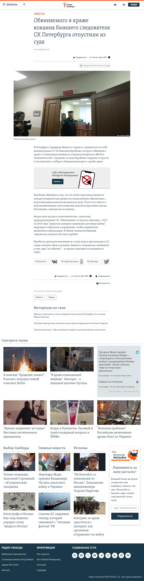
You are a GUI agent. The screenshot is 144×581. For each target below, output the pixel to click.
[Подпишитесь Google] (74, 555)
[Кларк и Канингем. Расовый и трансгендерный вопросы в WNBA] (72, 412)
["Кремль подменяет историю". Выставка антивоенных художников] (25, 412)
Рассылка (41, 565)
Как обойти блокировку (49, 560)
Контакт (6, 570)
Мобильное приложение (14, 554)
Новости (39, 14)
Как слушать (43, 554)
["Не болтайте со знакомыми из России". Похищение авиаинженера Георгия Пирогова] (89, 462)
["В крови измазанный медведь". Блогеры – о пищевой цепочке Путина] (72, 359)
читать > (58, 181)
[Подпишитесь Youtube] (94, 555)
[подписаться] (128, 555)
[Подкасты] (121, 555)
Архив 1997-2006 (10, 565)
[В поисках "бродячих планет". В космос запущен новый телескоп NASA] (25, 359)
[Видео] (115, 5)
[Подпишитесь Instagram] (108, 555)
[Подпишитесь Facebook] (81, 555)
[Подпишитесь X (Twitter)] (88, 555)
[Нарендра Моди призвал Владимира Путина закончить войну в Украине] (54, 462)
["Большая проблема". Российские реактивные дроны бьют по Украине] (119, 412)
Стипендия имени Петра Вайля (17, 560)
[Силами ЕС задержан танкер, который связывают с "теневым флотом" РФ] (54, 501)
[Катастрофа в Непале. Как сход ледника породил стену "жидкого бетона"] (19, 501)
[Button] (79, 57)
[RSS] (114, 555)
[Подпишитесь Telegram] (101, 555)
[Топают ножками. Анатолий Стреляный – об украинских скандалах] (19, 462)
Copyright (41, 570)
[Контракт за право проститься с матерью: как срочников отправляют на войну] (89, 505)
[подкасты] (124, 5)
